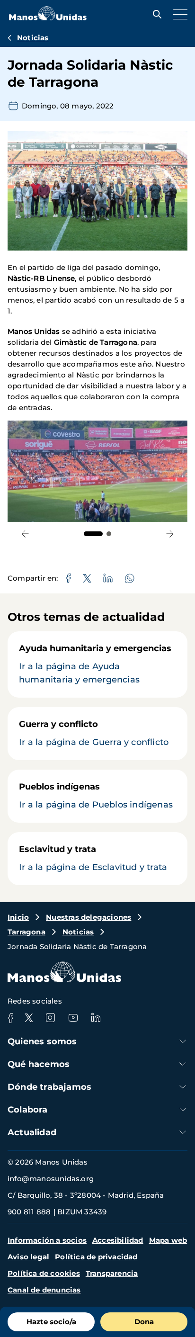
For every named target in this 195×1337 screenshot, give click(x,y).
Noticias (33, 37)
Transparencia (112, 1273)
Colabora (28, 1109)
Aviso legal (28, 1256)
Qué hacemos (39, 1064)
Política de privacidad (96, 1256)
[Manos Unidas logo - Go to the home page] (48, 17)
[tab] (93, 533)
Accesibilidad (117, 1240)
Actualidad (32, 1132)
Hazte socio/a (51, 1321)
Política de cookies (44, 1273)
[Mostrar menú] (177, 14)
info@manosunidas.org (51, 1178)
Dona (144, 1321)
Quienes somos (42, 1041)
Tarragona (26, 931)
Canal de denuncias (44, 1289)
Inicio (18, 917)
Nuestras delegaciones (88, 917)
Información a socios (47, 1240)
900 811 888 (29, 1211)
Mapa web (168, 1240)
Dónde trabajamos (49, 1087)
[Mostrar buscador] (155, 14)
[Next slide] (169, 534)
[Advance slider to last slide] (25, 534)
